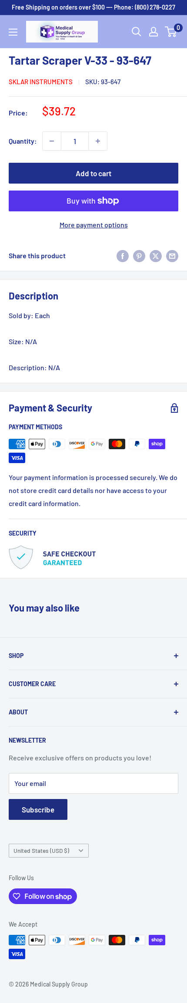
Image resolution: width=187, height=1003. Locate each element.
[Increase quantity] (98, 141)
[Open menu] (13, 32)
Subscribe (38, 809)
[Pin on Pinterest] (139, 255)
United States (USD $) (41, 850)
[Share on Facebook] (123, 255)
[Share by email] (172, 255)
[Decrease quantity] (52, 141)
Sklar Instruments (41, 82)
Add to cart (93, 173)
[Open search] (136, 31)
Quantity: (23, 141)
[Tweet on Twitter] (156, 255)
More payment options (94, 224)
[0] (171, 31)
